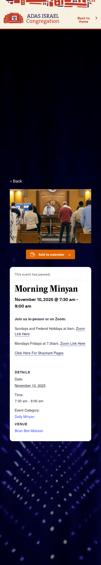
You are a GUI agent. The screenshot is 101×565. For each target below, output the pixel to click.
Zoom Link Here (72, 343)
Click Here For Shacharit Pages (39, 352)
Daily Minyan (25, 416)
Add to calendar (51, 254)
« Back (16, 181)
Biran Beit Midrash (29, 430)
